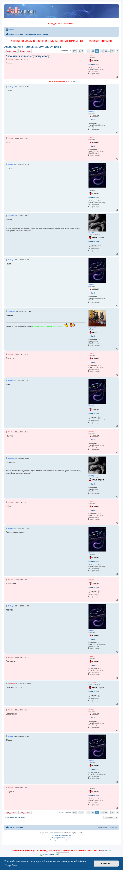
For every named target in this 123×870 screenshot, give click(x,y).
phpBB (56, 833)
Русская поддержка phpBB (61, 835)
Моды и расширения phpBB (61, 838)
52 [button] (93, 51)
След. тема (25, 51)
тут (74, 81)
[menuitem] (10, 29)
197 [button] (112, 51)
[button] (74, 51)
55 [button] (106, 51)
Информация (94, 74)
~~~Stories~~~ (93, 64)
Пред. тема (11, 51)
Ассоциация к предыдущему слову (28, 56)
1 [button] (82, 51)
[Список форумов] (21, 11)
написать (106, 850)
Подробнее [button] (11, 865)
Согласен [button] (106, 863)
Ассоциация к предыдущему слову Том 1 (32, 46)
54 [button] (101, 51)
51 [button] (88, 51)
